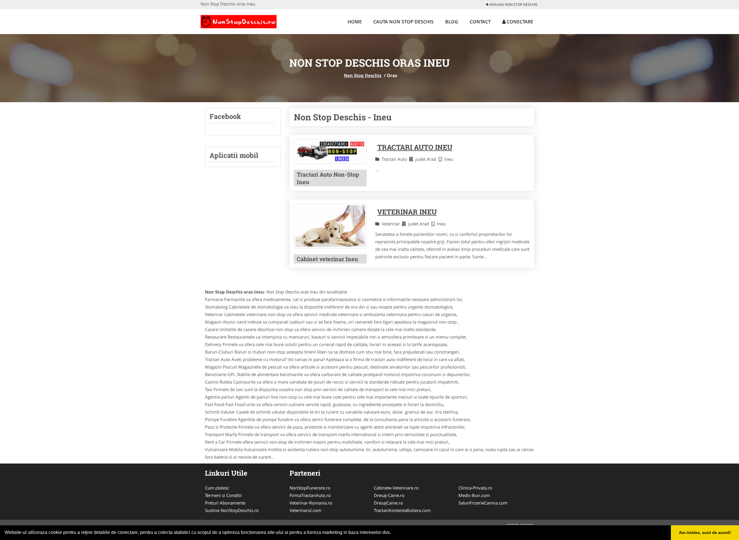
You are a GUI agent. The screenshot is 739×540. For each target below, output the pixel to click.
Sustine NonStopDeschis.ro (232, 510)
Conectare (519, 21)
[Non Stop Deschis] (239, 21)
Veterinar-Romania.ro (311, 503)
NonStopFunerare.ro (310, 488)
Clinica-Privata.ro (475, 488)
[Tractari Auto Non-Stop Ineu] (330, 151)
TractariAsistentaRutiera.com (402, 510)
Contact (480, 21)
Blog (451, 21)
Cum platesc (217, 488)
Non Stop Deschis (362, 75)
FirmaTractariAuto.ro (310, 495)
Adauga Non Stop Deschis (513, 4)
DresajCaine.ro (388, 503)
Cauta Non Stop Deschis (403, 21)
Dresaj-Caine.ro (389, 495)
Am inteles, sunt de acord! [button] (705, 532)
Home (355, 21)
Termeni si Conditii (223, 495)
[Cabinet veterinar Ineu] (330, 226)
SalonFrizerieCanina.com (482, 503)
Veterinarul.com (305, 510)
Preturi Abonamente (225, 503)
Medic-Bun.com (474, 495)
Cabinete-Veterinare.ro (396, 488)
